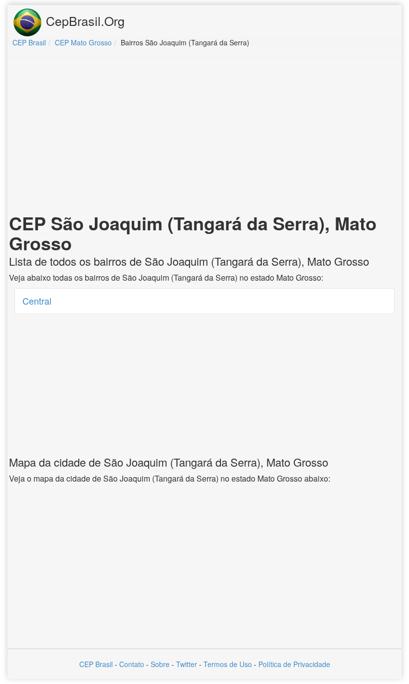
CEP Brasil (96, 664)
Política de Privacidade (294, 664)
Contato (131, 664)
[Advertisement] (204, 137)
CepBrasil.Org (83, 20)
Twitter (186, 664)
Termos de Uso (228, 664)
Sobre (160, 664)
